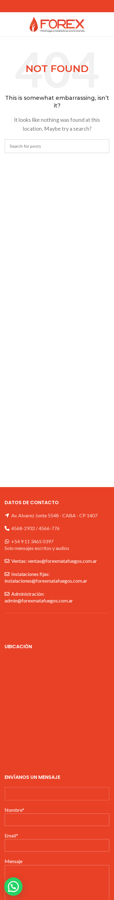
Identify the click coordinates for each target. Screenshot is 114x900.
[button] (13, 886)
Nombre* (14, 810)
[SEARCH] (102, 146)
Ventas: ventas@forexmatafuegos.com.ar (54, 561)
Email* (11, 835)
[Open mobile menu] (7, 24)
